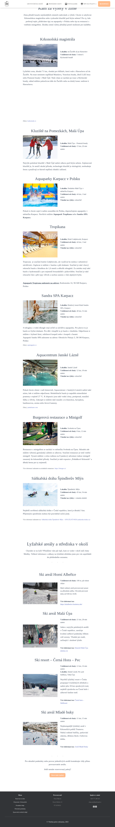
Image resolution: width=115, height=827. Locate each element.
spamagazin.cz (31, 345)
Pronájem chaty (55, 4)
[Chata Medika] (7, 4)
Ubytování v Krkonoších (20, 802)
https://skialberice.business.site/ (71, 604)
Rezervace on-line (20, 799)
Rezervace (104, 4)
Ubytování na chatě (35, 4)
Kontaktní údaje (20, 805)
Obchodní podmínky (20, 809)
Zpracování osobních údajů (20, 812)
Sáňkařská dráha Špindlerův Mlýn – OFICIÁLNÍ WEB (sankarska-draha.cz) (66, 519)
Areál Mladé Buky (81, 747)
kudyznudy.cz (31, 121)
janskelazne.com (32, 407)
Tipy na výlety (89, 4)
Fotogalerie (72, 4)
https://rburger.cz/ (60, 468)
